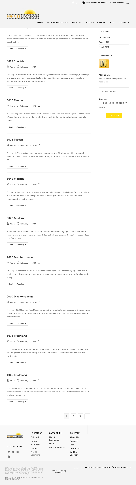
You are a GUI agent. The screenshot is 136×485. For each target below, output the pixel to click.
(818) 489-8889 (118, 2)
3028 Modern (15, 218)
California (35, 437)
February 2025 (105, 37)
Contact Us (75, 448)
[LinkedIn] (9, 451)
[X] (13, 451)
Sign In (77, 2)
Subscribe (114, 116)
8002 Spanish (15, 61)
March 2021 (104, 47)
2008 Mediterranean (20, 257)
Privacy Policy (58, 470)
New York (35, 444)
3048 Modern (15, 178)
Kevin (12, 66)
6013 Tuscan (15, 139)
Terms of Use (60, 472)
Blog (127, 3)
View (89, 2)
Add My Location (74, 453)
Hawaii (34, 441)
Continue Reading (18, 48)
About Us (74, 437)
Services (74, 441)
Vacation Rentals (57, 447)
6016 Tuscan (15, 100)
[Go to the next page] (87, 416)
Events (52, 443)
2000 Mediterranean (20, 296)
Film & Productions (54, 438)
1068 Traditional (17, 375)
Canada (34, 448)
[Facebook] (9, 456)
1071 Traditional (17, 336)
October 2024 (104, 42)
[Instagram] (17, 451)
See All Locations (35, 453)
